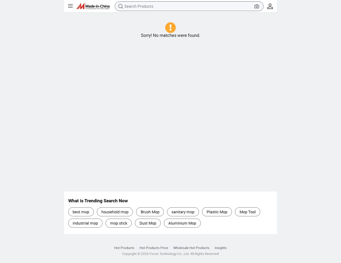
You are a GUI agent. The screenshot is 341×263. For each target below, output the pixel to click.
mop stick (118, 223)
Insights (221, 247)
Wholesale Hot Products (191, 247)
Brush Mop (150, 212)
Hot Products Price (154, 247)
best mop (81, 212)
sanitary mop (182, 212)
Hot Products (124, 247)
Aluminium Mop (182, 223)
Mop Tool (248, 212)
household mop (114, 212)
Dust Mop (148, 223)
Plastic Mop (217, 212)
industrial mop (85, 223)
